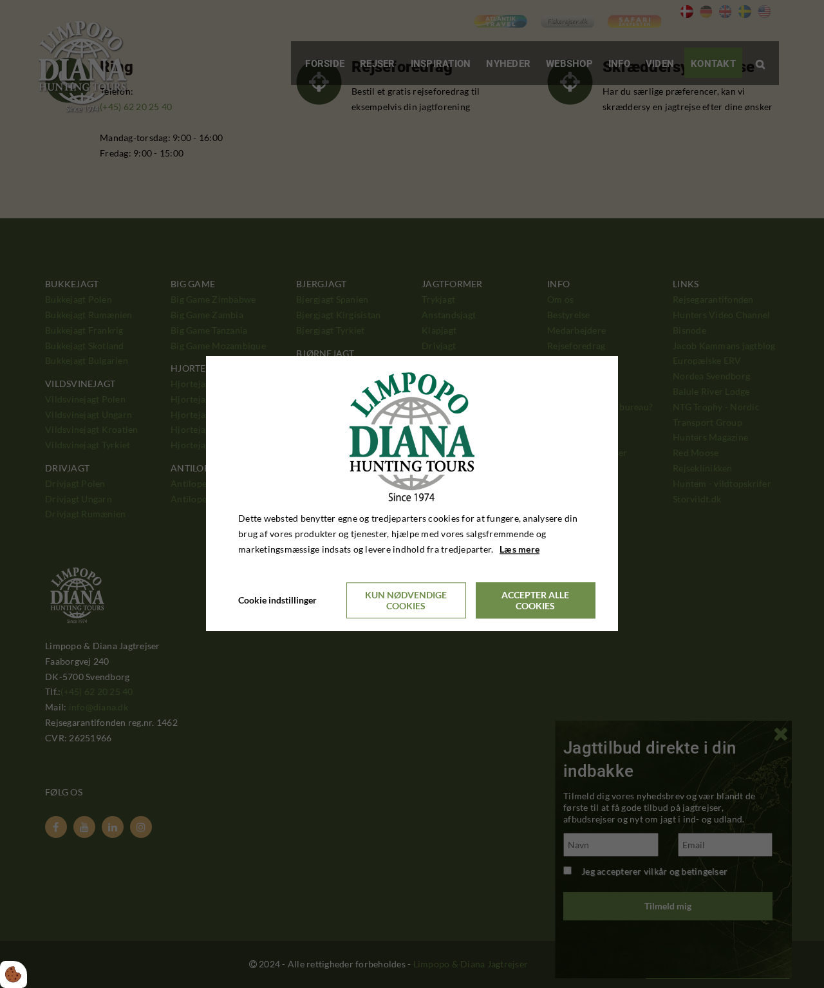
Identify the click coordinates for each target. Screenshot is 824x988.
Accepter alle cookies (535, 601)
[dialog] (412, 493)
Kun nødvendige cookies (406, 601)
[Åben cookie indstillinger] (13, 974)
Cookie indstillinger (277, 600)
